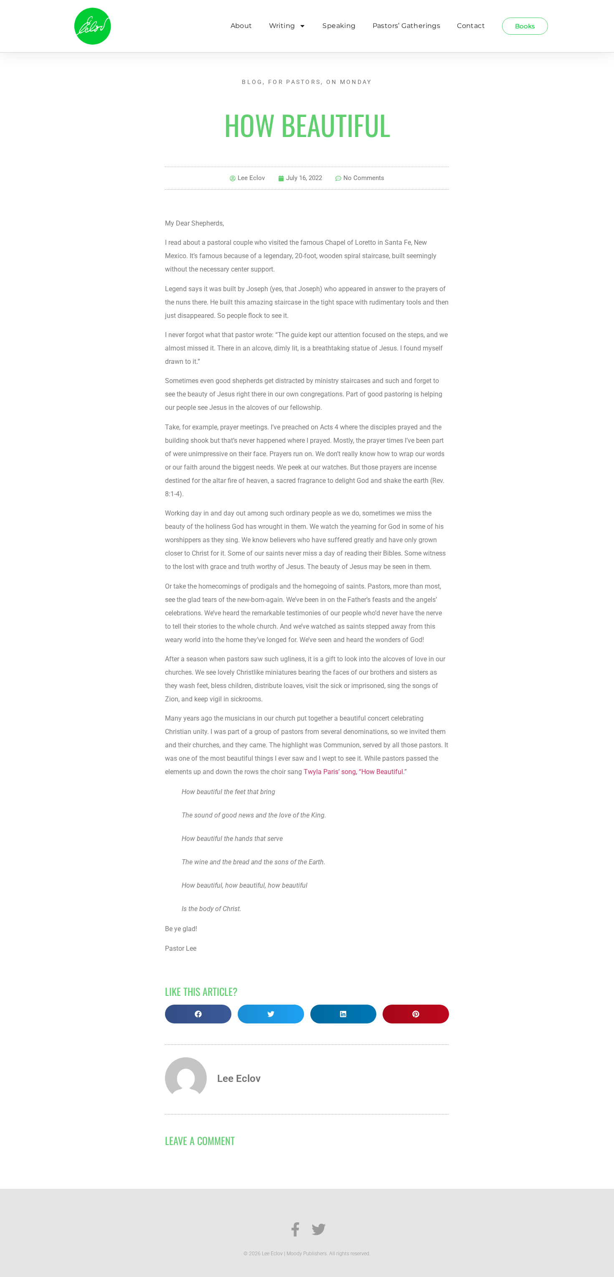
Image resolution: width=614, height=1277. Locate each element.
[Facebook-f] (295, 1229)
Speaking (338, 26)
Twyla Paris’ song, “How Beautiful (353, 772)
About (241, 26)
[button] (198, 1014)
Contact (471, 26)
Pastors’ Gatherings (407, 26)
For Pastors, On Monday (320, 82)
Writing (282, 26)
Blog (252, 82)
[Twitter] (319, 1229)
